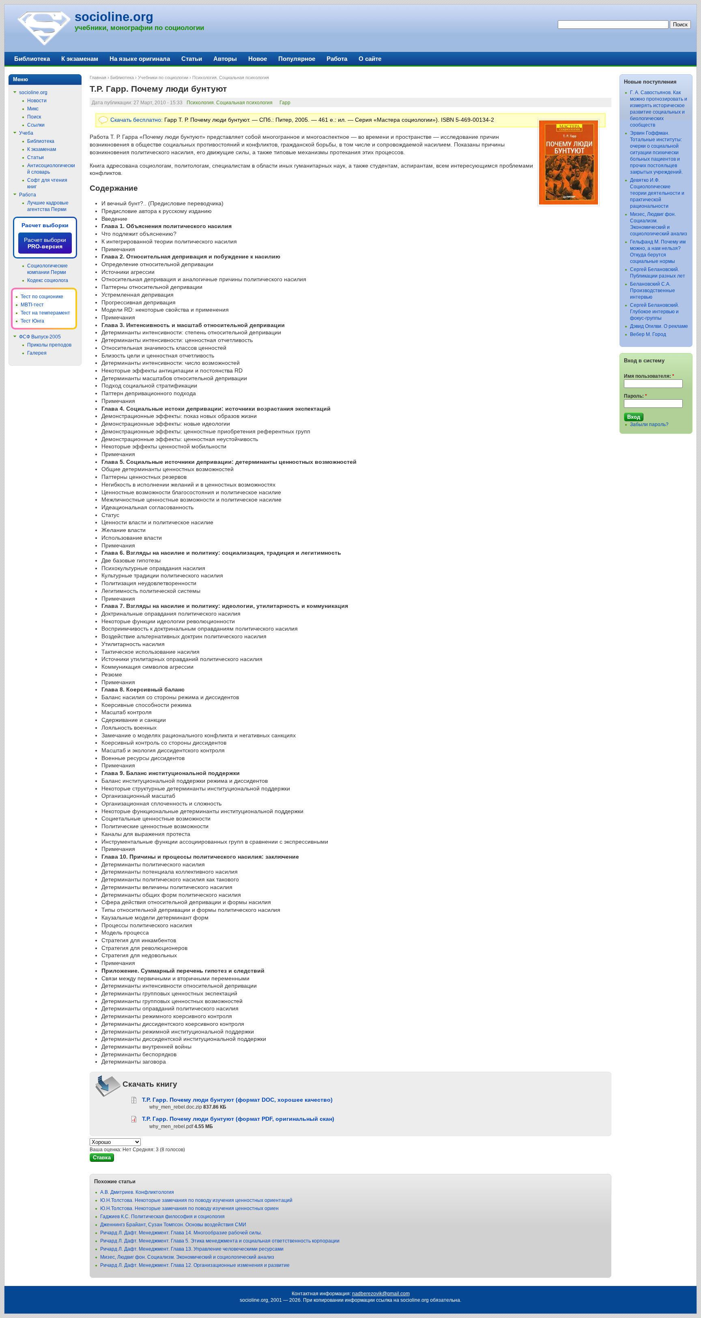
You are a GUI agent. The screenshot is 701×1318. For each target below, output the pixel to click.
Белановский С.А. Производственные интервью (652, 290)
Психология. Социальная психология (230, 77)
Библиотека (122, 77)
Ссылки (36, 125)
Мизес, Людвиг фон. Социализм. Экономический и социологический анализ (187, 1257)
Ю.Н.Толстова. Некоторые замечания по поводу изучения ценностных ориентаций (196, 1200)
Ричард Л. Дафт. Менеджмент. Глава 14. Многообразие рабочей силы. (181, 1233)
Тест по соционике (42, 296)
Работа (337, 58)
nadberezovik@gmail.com (381, 1293)
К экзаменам (79, 58)
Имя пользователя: (649, 376)
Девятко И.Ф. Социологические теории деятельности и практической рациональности (657, 193)
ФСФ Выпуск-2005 (40, 337)
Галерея (37, 353)
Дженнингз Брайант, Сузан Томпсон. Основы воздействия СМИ (173, 1225)
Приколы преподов (49, 345)
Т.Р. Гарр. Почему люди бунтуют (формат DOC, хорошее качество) (237, 1099)
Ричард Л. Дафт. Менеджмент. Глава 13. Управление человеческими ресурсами (192, 1249)
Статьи (191, 58)
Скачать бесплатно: (136, 119)
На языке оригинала (140, 58)
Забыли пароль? (649, 424)
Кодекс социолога (47, 280)
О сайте (370, 58)
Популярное (296, 58)
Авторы (225, 58)
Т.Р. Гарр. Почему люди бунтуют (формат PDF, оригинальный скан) (238, 1119)
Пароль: (635, 396)
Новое (257, 58)
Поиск (34, 117)
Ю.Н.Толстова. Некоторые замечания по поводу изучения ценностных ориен (189, 1208)
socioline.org (114, 17)
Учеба (26, 133)
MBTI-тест (32, 305)
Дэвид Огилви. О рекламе (659, 326)
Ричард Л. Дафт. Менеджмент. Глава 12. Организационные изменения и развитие (195, 1265)
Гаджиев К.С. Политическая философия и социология (162, 1216)
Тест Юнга (32, 321)
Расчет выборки (45, 225)
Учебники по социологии (163, 77)
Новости (37, 100)
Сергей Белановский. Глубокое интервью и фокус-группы (654, 311)
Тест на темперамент (45, 313)
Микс (33, 109)
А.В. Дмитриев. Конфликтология (137, 1192)
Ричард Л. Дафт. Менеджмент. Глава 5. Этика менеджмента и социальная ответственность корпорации (220, 1241)
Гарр (285, 103)
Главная (98, 77)
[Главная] (44, 44)
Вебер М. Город (648, 334)
